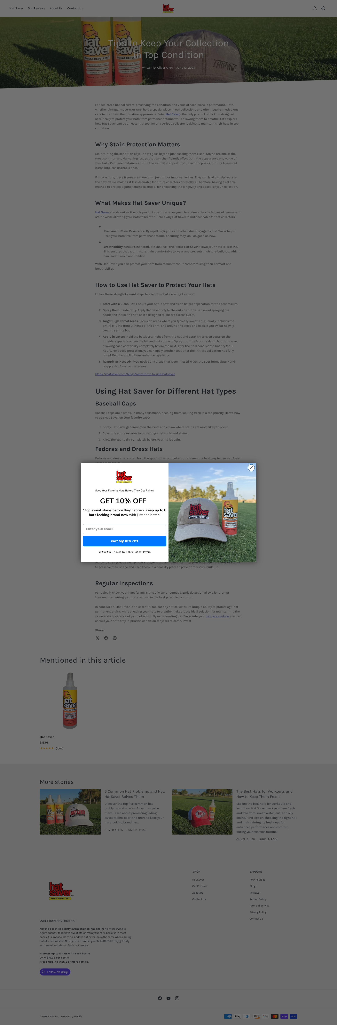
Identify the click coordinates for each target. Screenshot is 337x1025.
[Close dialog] (251, 467)
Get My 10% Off (124, 541)
